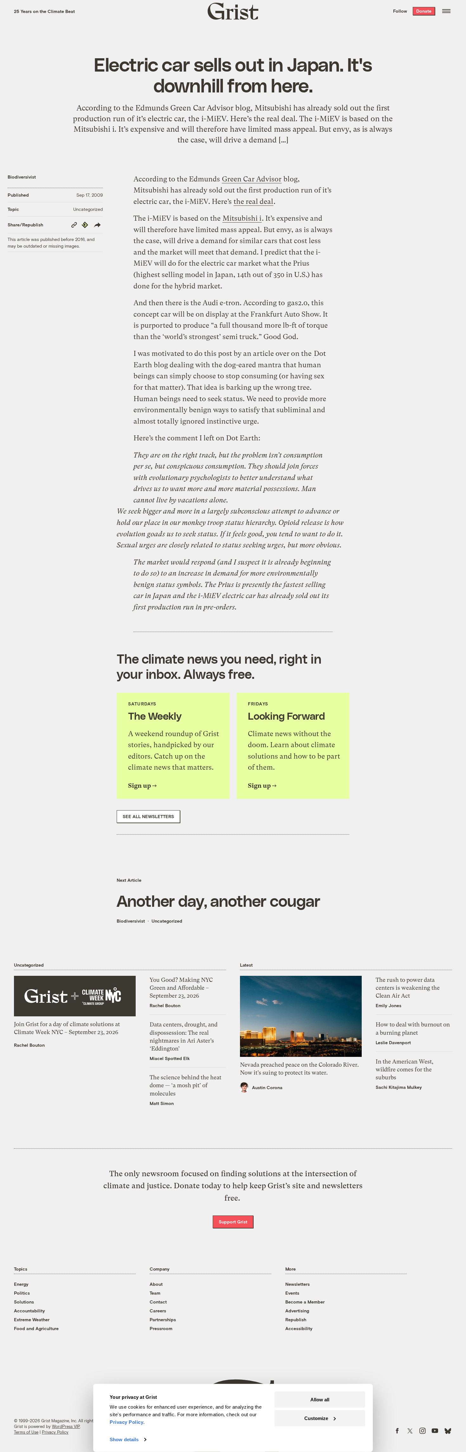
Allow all (319, 1399)
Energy (21, 1284)
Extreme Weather (31, 1319)
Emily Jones (388, 1005)
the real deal (253, 201)
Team (155, 1293)
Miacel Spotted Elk (170, 1058)
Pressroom (161, 1328)
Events (292, 1293)
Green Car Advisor (252, 179)
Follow (400, 11)
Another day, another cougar (218, 900)
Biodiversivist (22, 177)
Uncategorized (88, 209)
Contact (158, 1301)
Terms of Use (26, 1432)
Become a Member (305, 1301)
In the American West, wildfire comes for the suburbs (404, 1069)
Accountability (29, 1310)
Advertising (297, 1310)
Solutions (24, 1301)
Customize (316, 1418)
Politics (22, 1293)
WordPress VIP (66, 1426)
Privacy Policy (55, 1432)
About (156, 1284)
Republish (295, 1319)
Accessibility (299, 1328)
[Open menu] (446, 11)
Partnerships (163, 1319)
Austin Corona (267, 1087)
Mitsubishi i (242, 218)
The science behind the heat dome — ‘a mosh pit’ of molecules (185, 1085)
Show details (124, 1439)
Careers (158, 1310)
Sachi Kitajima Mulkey (399, 1087)
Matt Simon (162, 1103)
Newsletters (297, 1284)
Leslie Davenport (393, 1042)
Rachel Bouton (29, 1045)
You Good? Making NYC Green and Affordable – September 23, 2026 (181, 987)
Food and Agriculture (36, 1328)
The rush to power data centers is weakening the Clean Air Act (408, 987)
